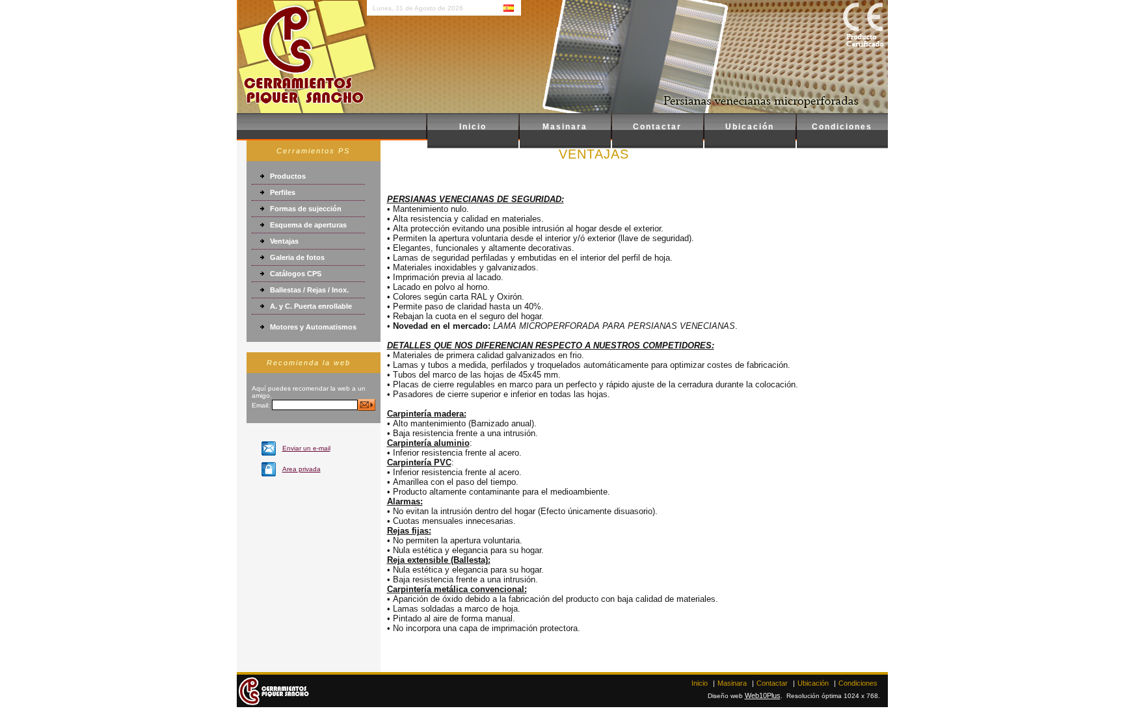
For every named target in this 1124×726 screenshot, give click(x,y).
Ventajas (284, 241)
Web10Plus (763, 695)
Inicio (473, 126)
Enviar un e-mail (306, 448)
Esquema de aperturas (308, 225)
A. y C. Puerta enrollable (311, 306)
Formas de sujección (305, 209)
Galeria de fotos (297, 257)
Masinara (564, 126)
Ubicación (749, 126)
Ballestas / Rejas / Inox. (309, 290)
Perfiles (282, 192)
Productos (288, 176)
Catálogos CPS (295, 274)
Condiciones (842, 126)
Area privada (301, 469)
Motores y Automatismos (313, 327)
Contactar (657, 126)
